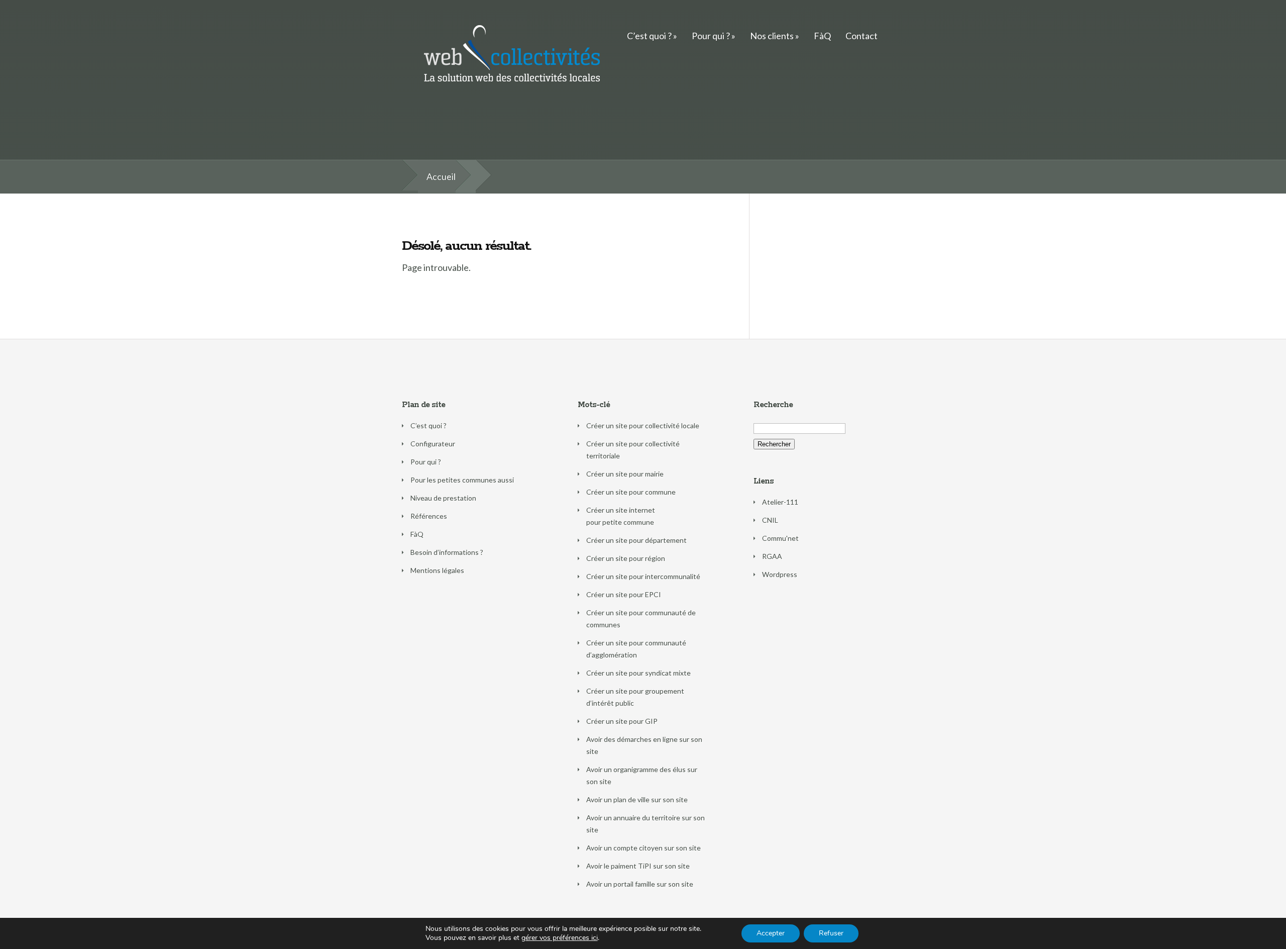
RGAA (772, 556)
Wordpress (779, 574)
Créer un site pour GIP (622, 721)
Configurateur (432, 443)
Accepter (771, 933)
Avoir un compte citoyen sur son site (643, 847)
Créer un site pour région (625, 558)
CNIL (770, 520)
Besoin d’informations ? (446, 552)
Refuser (831, 933)
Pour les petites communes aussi (462, 480)
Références (428, 516)
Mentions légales (437, 570)
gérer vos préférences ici (559, 937)
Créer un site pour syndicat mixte (638, 673)
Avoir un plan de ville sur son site (637, 799)
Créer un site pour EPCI (623, 594)
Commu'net (780, 538)
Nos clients (772, 35)
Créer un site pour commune (631, 492)
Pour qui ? (711, 35)
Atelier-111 (780, 502)
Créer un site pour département (636, 540)
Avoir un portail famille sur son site (639, 884)
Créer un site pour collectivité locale (642, 425)
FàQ (822, 35)
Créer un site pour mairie (625, 473)
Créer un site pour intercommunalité (643, 576)
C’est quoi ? (649, 35)
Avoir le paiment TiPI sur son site (638, 866)
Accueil (441, 176)
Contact (861, 35)
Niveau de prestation (443, 498)
